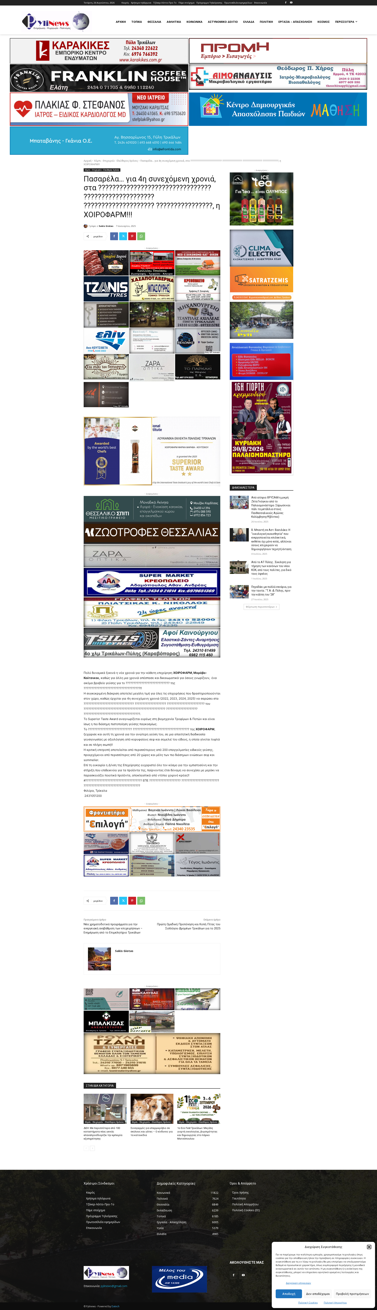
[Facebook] (285, 3)
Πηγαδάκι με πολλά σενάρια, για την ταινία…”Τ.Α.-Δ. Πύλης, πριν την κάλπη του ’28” (271, 590)
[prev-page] (86, 1148)
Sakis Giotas (106, 225)
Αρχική (88, 160)
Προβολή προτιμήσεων (352, 1294)
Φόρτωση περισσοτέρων (260, 606)
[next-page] (92, 1148)
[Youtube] (291, 3)
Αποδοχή (288, 1294)
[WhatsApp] (141, 236)
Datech (115, 1306)
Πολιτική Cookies (308, 1302)
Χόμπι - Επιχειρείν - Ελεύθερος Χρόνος (116, 160)
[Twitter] (123, 236)
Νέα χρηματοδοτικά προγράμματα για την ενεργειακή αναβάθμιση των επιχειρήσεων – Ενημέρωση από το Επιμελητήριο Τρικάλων (113, 928)
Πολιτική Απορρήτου (335, 1302)
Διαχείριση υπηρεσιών (298, 1283)
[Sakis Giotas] (86, 226)
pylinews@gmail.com (114, 1286)
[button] (369, 1247)
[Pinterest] (132, 236)
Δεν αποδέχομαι (318, 1294)
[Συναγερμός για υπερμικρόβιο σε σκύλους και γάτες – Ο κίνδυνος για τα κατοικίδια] (152, 1109)
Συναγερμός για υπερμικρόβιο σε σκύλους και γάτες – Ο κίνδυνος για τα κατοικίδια (152, 1132)
